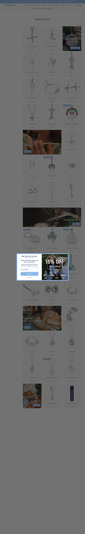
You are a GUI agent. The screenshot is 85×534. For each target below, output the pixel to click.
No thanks (29, 277)
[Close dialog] (12, 255)
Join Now (29, 274)
